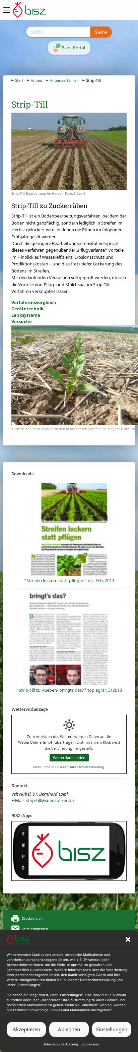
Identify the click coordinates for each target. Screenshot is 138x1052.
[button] (128, 939)
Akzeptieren (26, 1029)
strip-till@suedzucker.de (50, 800)
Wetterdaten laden (69, 757)
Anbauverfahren (64, 80)
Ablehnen (69, 1029)
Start (19, 80)
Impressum (90, 1044)
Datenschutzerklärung (60, 1044)
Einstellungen (111, 1029)
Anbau (36, 80)
